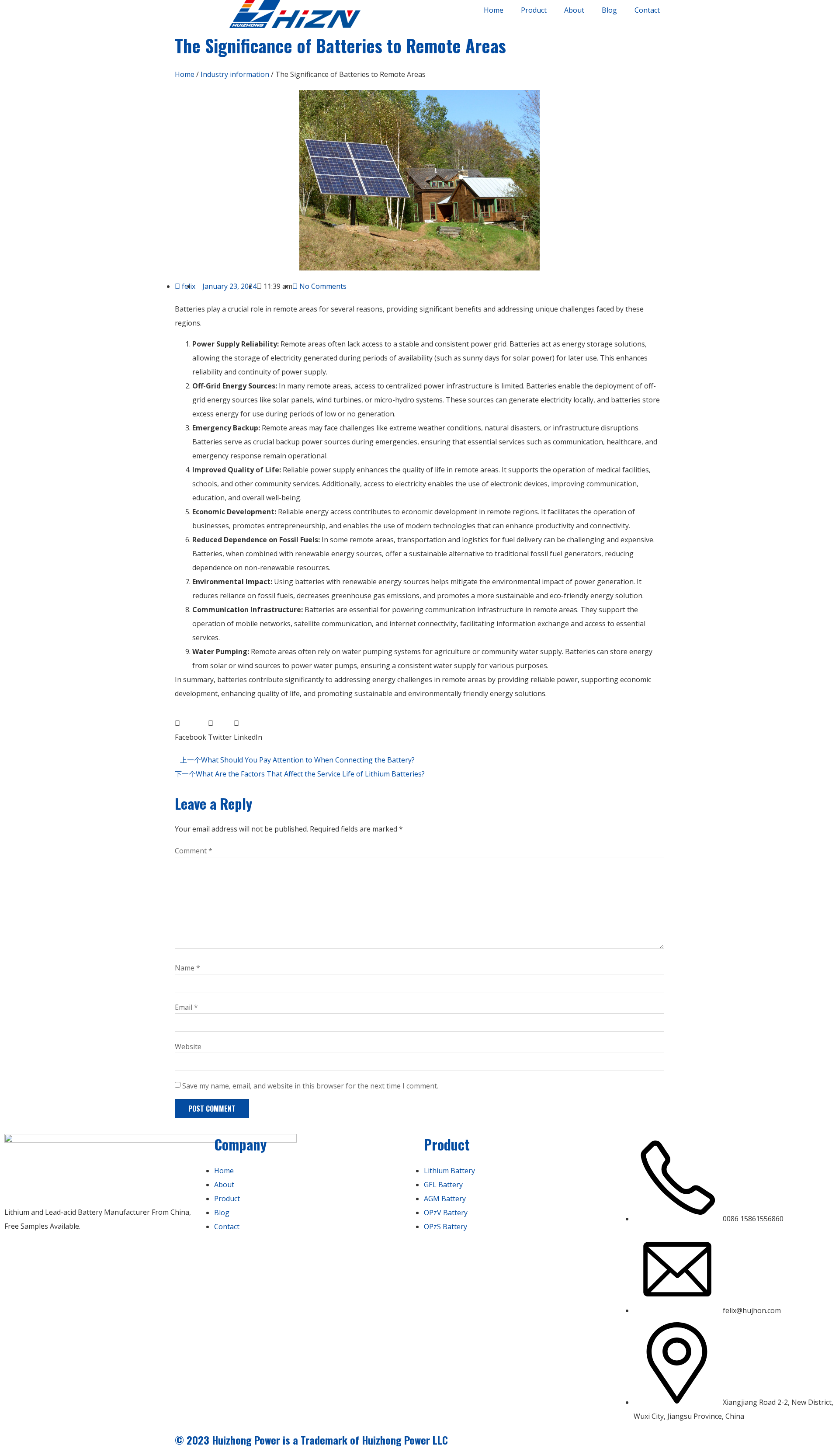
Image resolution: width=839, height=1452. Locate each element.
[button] (190, 730)
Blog (609, 10)
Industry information (235, 74)
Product (534, 10)
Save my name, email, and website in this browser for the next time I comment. (310, 1085)
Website (188, 1046)
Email (186, 1007)
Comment (193, 850)
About (574, 10)
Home (493, 10)
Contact (647, 10)
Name (187, 967)
